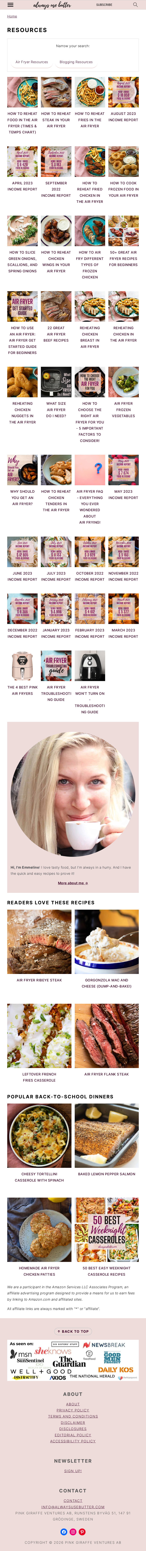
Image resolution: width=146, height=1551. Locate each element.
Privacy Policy (73, 1410)
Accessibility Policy (73, 1441)
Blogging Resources (76, 62)
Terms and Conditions (73, 1416)
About (73, 1404)
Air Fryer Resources (32, 62)
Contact (73, 1501)
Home (12, 16)
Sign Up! (73, 1471)
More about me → (73, 883)
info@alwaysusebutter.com (73, 1507)
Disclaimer (73, 1423)
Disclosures (73, 1429)
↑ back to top (73, 1331)
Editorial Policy (73, 1435)
